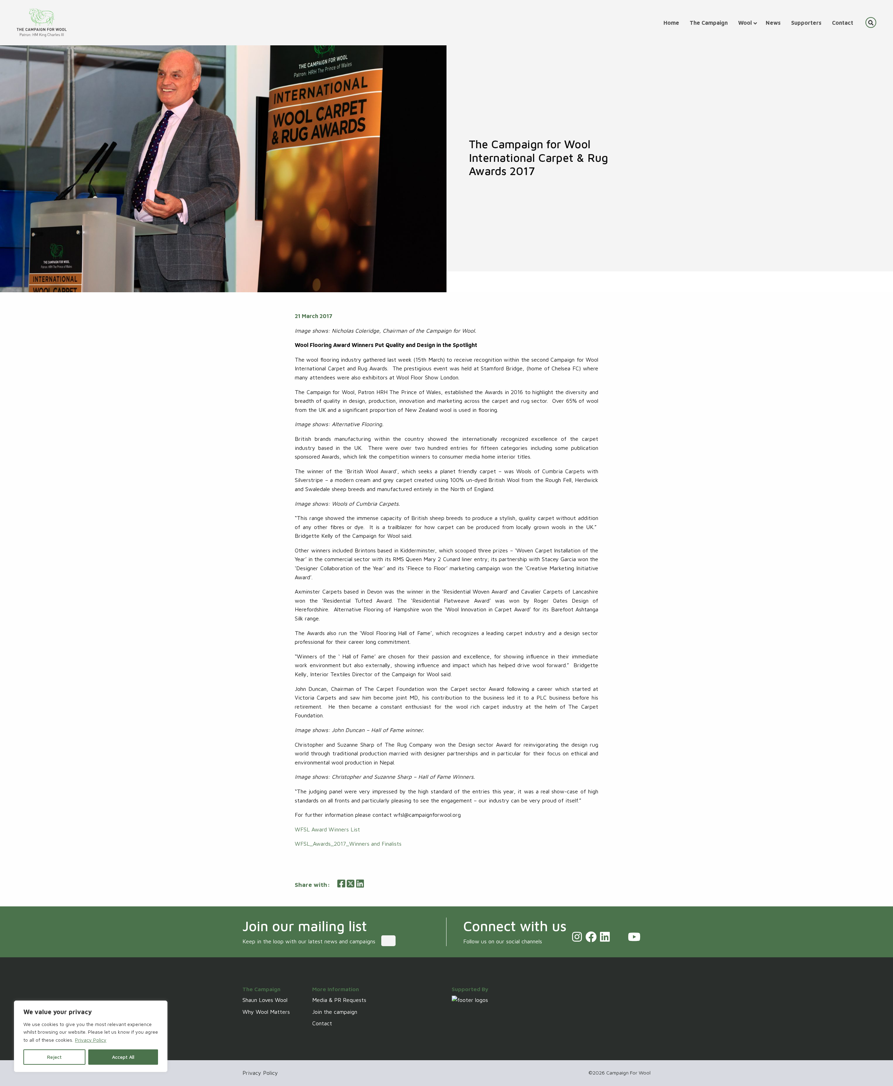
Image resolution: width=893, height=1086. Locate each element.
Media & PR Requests (339, 1000)
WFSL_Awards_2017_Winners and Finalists (348, 843)
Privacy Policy (90, 1040)
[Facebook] (590, 936)
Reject (54, 1057)
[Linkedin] (605, 936)
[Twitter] (618, 936)
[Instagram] (577, 936)
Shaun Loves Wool (264, 1000)
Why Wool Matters (266, 1012)
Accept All (123, 1057)
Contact (322, 1023)
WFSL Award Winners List (327, 829)
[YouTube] (634, 936)
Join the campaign (334, 1012)
